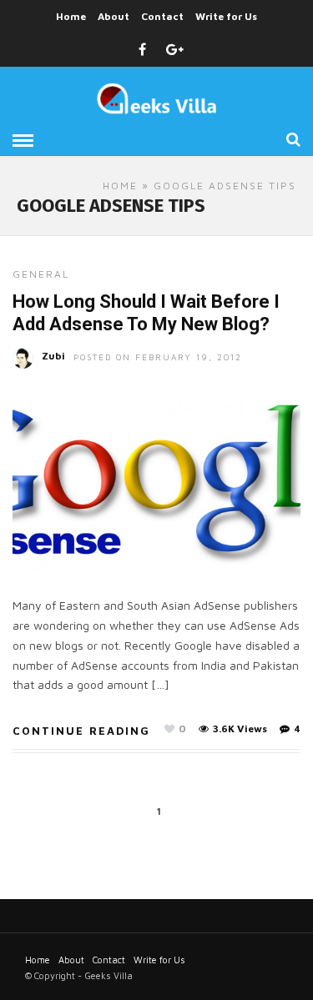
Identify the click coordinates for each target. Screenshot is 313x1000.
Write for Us (226, 16)
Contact (162, 16)
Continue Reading (81, 730)
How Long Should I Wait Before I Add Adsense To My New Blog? (146, 312)
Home (71, 16)
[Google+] (175, 50)
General (41, 274)
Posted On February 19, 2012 (157, 357)
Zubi (53, 355)
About (113, 16)
